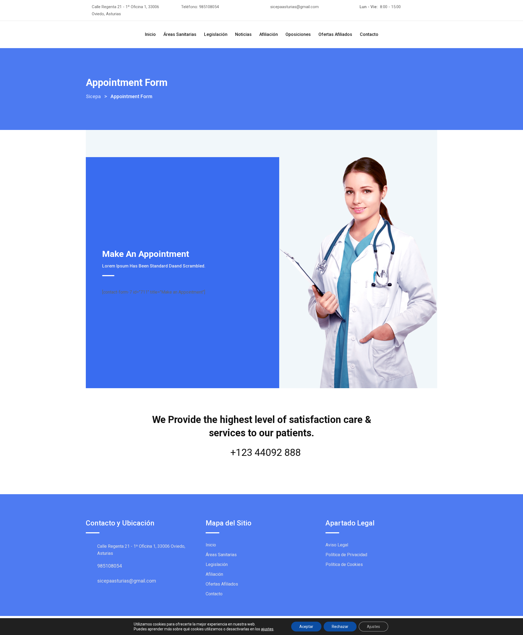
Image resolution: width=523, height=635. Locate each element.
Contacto (369, 34)
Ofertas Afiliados (335, 34)
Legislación (215, 34)
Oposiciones (298, 34)
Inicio (150, 34)
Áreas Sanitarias (179, 34)
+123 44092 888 (265, 452)
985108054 (209, 6)
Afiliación (268, 34)
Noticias (243, 34)
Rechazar (340, 626)
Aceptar (306, 626)
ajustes (267, 629)
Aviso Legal (337, 544)
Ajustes (373, 626)
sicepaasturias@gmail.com (294, 6)
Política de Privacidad (346, 554)
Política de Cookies (344, 564)
